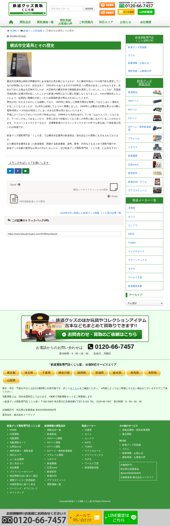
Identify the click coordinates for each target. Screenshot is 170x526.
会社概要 (145, 22)
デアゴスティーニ (137, 190)
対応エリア (106, 22)
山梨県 (11, 380)
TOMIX (132, 242)
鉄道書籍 (132, 155)
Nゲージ (132, 109)
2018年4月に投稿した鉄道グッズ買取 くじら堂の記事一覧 (90, 213)
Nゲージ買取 (53, 442)
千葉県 (46, 372)
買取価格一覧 (54, 484)
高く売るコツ (17, 463)
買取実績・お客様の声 (139, 71)
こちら (75, 388)
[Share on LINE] (25, 171)
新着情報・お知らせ (138, 63)
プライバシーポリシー (21, 471)
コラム (131, 55)
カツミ (131, 216)
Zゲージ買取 (53, 446)
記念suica (133, 164)
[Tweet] (10, 171)
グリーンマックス (137, 260)
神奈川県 (64, 372)
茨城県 (99, 372)
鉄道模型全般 (135, 286)
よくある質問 (17, 459)
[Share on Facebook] (18, 171)
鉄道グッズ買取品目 (144, 82)
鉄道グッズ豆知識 (32, 30)
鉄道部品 (132, 92)
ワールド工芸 (135, 277)
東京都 (11, 372)
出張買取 (14, 434)
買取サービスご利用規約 (22, 480)
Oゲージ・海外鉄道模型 (139, 128)
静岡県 (82, 372)
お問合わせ (15, 446)
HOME (13, 30)
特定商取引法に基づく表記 (24, 475)
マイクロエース (136, 251)
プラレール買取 (55, 455)
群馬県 (134, 372)
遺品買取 (126, 434)
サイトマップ (17, 492)
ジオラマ (132, 147)
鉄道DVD (52, 475)
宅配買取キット (18, 442)
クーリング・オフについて (24, 488)
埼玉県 (29, 372)
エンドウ (132, 225)
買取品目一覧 (54, 430)
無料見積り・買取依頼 (21, 450)
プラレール (134, 138)
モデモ (131, 268)
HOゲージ (133, 100)
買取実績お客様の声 (65, 22)
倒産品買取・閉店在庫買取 (136, 430)
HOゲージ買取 (54, 438)
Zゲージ (132, 118)
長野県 (152, 372)
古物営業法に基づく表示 (22, 484)
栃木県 (117, 372)
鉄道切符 (132, 173)
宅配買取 (14, 438)
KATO (131, 234)
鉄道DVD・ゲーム (137, 182)
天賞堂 (131, 208)
